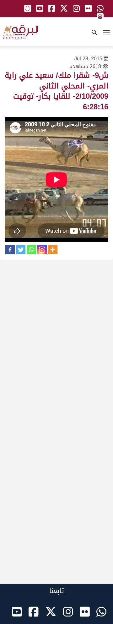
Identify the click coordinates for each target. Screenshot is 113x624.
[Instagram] (42, 249)
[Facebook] (10, 249)
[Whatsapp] (31, 249)
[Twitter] (20, 249)
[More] (52, 249)
